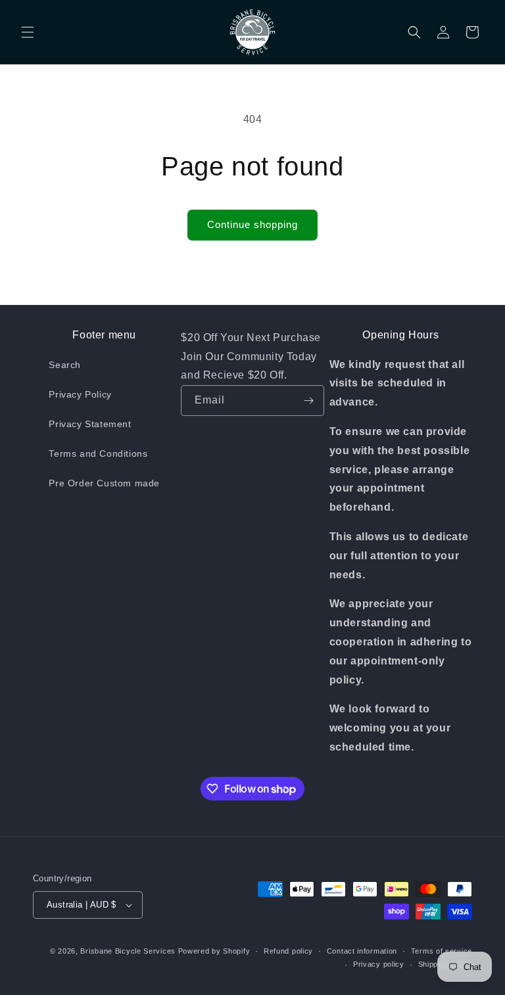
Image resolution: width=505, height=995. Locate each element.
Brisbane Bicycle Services (128, 951)
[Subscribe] (309, 400)
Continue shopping (252, 224)
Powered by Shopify (214, 951)
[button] (27, 32)
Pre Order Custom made (104, 483)
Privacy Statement (90, 424)
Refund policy (288, 951)
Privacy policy (378, 964)
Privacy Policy (80, 394)
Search (65, 364)
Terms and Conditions (98, 453)
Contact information (362, 951)
